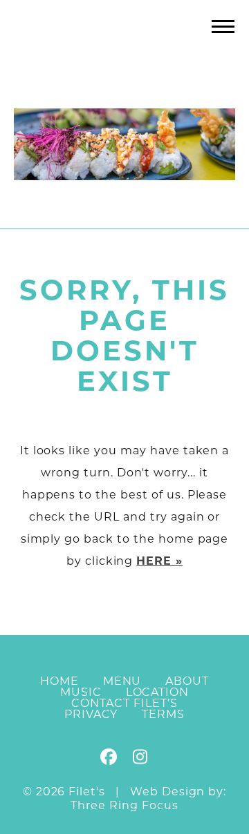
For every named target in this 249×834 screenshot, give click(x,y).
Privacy (91, 715)
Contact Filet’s (124, 704)
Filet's (125, 54)
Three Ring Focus (124, 806)
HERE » (159, 562)
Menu (122, 682)
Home (59, 682)
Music (81, 693)
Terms (163, 715)
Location (158, 693)
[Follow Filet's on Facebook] (109, 760)
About (187, 682)
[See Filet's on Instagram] (140, 760)
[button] (223, 26)
